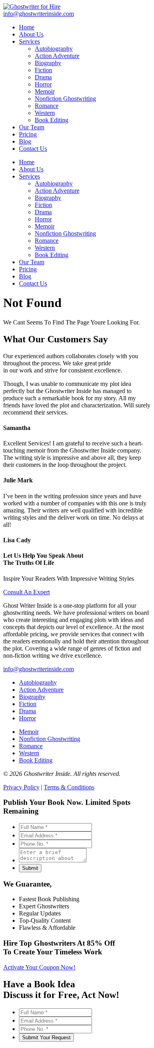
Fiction (43, 205)
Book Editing (51, 254)
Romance (46, 240)
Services (29, 176)
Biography (48, 197)
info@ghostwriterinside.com (38, 669)
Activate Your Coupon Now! (39, 967)
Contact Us (33, 283)
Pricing (28, 269)
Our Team (31, 262)
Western (45, 247)
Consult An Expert (26, 592)
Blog (25, 276)
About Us (31, 169)
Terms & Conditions (69, 787)
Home (26, 162)
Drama (43, 212)
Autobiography (54, 183)
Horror (43, 219)
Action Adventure (57, 190)
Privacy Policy (21, 787)
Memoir (44, 226)
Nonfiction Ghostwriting (65, 233)
